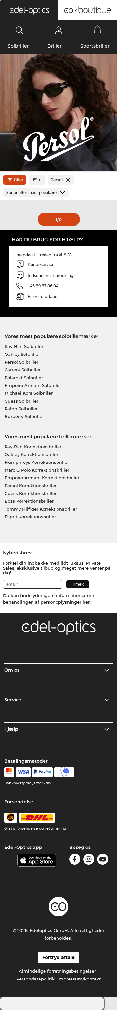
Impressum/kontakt (79, 978)
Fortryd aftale (58, 957)
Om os (12, 670)
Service (12, 700)
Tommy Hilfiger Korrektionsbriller (41, 508)
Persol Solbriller (21, 362)
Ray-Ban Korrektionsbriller (33, 446)
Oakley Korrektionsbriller (31, 454)
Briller (54, 46)
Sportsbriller (95, 46)
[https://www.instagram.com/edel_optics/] (88, 860)
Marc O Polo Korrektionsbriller (37, 470)
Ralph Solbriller (21, 408)
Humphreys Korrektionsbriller (37, 462)
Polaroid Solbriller (24, 377)
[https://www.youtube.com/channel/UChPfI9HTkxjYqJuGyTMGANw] (102, 860)
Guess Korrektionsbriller (31, 493)
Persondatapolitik (35, 978)
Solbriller (18, 46)
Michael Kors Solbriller (29, 393)
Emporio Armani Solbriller (33, 385)
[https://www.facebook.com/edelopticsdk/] (74, 860)
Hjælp (11, 729)
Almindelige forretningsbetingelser (57, 971)
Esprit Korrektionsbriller (30, 516)
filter (18, 179)
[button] (29, 10)
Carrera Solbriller (23, 369)
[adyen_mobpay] (64, 772)
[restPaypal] (42, 772)
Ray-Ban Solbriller (24, 346)
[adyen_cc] (9, 772)
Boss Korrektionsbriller (29, 501)
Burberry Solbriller (24, 416)
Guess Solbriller (21, 400)
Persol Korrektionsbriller (31, 485)
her (86, 602)
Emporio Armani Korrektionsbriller (42, 477)
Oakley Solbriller (22, 354)
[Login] (59, 30)
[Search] (20, 30)
